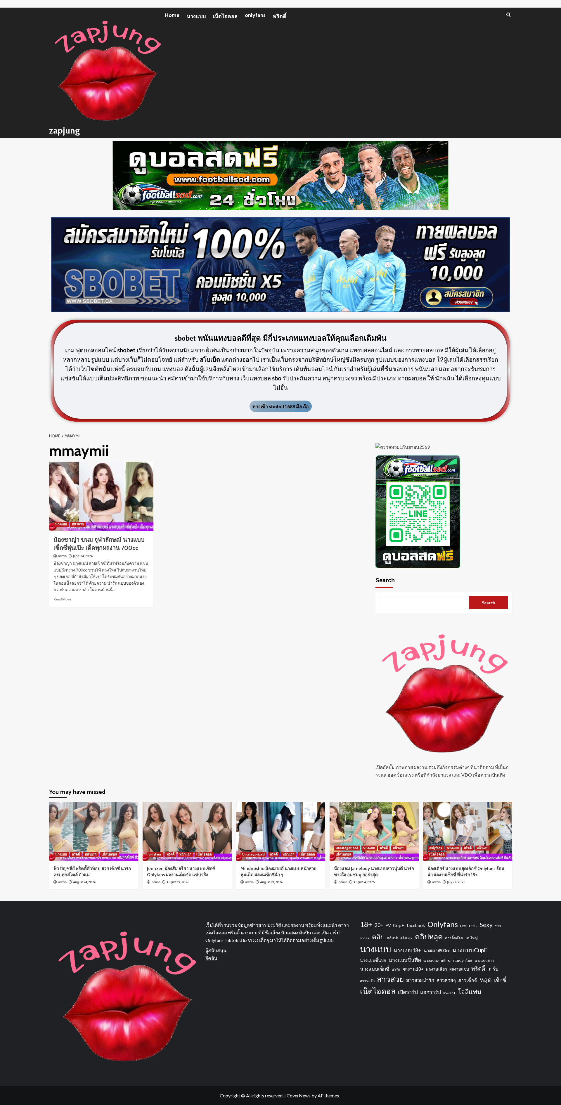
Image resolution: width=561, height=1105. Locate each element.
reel (463, 925)
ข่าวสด (365, 938)
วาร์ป (492, 969)
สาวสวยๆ (446, 980)
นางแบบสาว (484, 960)
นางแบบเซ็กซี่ (374, 969)
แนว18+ (449, 993)
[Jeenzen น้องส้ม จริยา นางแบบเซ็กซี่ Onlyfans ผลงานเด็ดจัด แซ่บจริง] (187, 831)
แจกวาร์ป (430, 992)
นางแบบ (196, 16)
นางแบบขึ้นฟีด (405, 960)
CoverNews (299, 1095)
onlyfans (255, 15)
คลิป (378, 937)
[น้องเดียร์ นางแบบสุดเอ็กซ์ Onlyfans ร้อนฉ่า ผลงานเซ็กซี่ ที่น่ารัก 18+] (467, 831)
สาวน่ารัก (367, 980)
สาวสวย (390, 979)
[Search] (508, 15)
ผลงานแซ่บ (459, 969)
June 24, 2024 (83, 556)
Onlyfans (442, 924)
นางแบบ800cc (437, 950)
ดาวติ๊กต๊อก (454, 938)
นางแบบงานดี (434, 960)
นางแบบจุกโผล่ (460, 960)
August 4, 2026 (364, 882)
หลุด (486, 979)
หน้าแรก (78, 524)
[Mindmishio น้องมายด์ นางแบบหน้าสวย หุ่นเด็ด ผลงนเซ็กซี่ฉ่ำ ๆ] (280, 831)
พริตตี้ (279, 16)
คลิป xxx (406, 938)
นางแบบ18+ (407, 950)
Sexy (486, 924)
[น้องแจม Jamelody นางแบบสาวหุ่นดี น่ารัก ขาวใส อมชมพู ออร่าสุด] (374, 831)
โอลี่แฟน (470, 991)
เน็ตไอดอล (225, 16)
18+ (366, 924)
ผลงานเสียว (436, 969)
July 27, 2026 (456, 882)
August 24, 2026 (84, 882)
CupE (398, 925)
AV (388, 925)
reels (473, 925)
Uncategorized (253, 854)
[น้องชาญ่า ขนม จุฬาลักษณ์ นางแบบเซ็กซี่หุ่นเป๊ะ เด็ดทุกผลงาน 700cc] (101, 496)
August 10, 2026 (271, 882)
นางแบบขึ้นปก (373, 960)
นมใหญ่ (471, 938)
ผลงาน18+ (413, 968)
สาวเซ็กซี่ (467, 980)
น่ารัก (396, 969)
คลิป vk (392, 938)
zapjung (64, 130)
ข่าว (498, 926)
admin (62, 556)
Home (172, 15)
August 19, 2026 (178, 882)
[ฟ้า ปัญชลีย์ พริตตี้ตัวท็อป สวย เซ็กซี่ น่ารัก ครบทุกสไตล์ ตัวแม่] (93, 831)
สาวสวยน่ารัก (420, 980)
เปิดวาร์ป (408, 992)
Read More (62, 599)
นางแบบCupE (469, 949)
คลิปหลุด (429, 936)
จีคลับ (211, 958)
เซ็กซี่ (500, 980)
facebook (416, 925)
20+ (379, 925)
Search (385, 580)
